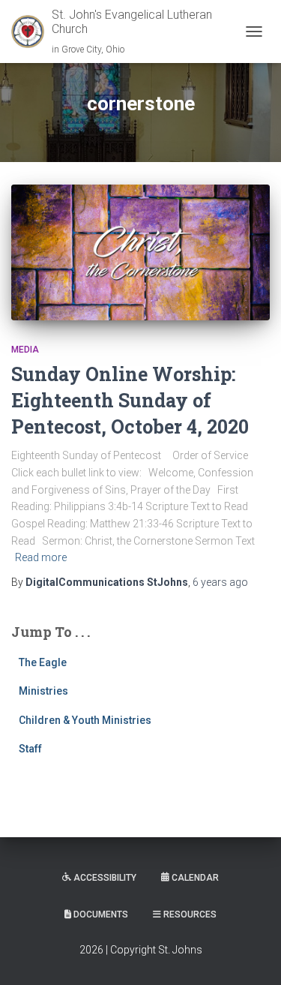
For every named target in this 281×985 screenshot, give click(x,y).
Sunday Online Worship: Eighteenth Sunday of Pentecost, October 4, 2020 (130, 400)
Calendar (195, 877)
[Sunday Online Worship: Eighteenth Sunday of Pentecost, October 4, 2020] (140, 252)
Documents (100, 914)
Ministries (43, 691)
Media (25, 349)
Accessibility (104, 877)
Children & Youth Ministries (85, 720)
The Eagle (43, 662)
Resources (190, 914)
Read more (41, 557)
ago (220, 582)
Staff (30, 749)
